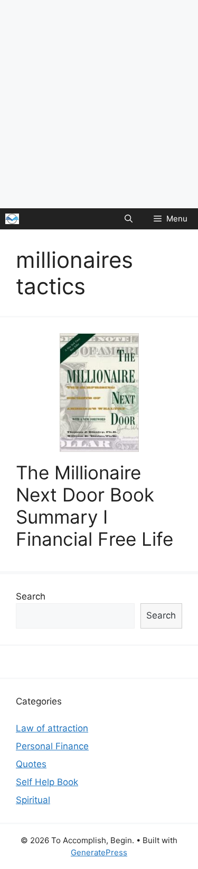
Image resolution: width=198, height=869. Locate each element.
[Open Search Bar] (128, 218)
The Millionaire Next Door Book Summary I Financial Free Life (94, 505)
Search (30, 596)
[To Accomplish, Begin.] (12, 218)
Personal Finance (52, 746)
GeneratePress (99, 852)
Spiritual (33, 800)
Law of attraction (52, 728)
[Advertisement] (99, 104)
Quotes (31, 764)
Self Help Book (47, 782)
